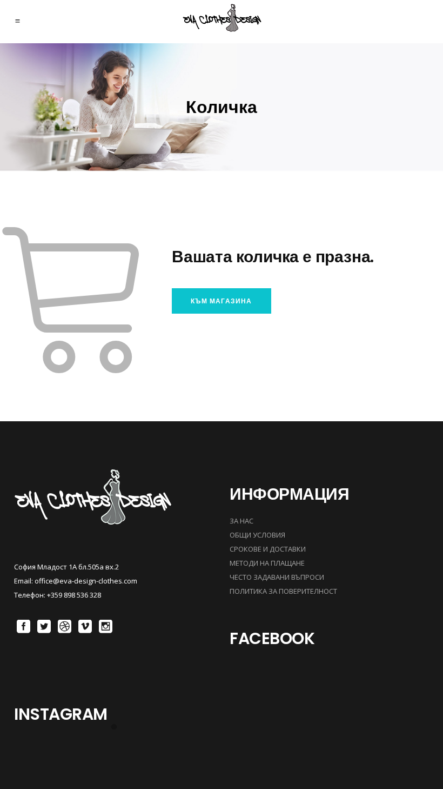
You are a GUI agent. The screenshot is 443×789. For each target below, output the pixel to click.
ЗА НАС (241, 521)
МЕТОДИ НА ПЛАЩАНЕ (267, 563)
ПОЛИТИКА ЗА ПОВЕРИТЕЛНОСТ (283, 591)
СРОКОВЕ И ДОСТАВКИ (268, 549)
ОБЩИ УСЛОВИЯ (257, 535)
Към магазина (221, 301)
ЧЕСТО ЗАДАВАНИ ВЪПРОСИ (277, 577)
